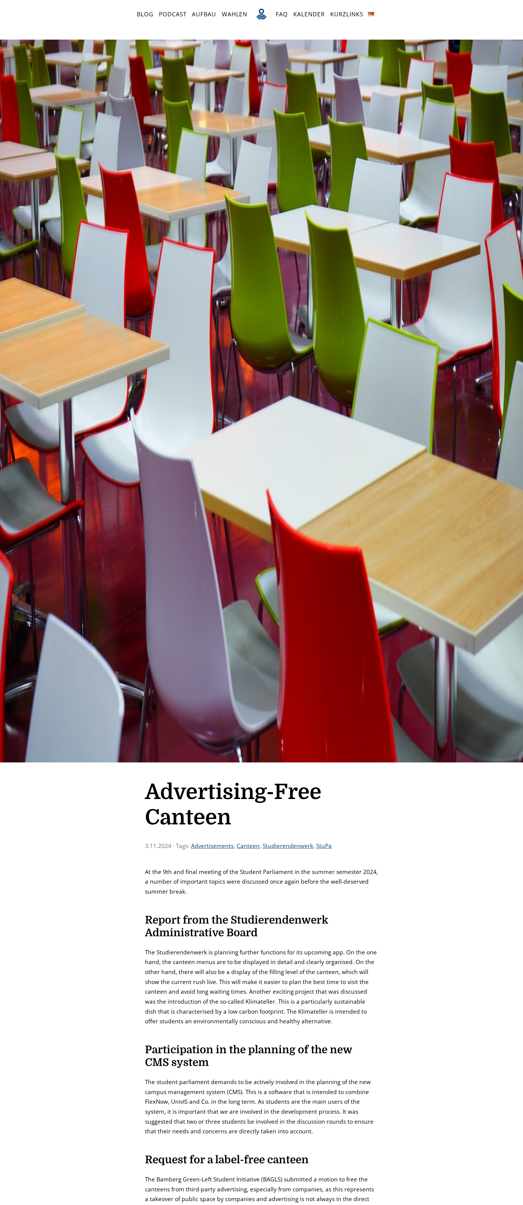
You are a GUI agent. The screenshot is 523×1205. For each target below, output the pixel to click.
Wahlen (235, 14)
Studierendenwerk (288, 845)
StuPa (324, 845)
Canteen (248, 845)
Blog (145, 14)
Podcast (172, 14)
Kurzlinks (346, 14)
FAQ (282, 14)
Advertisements (212, 845)
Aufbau (204, 14)
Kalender (308, 14)
